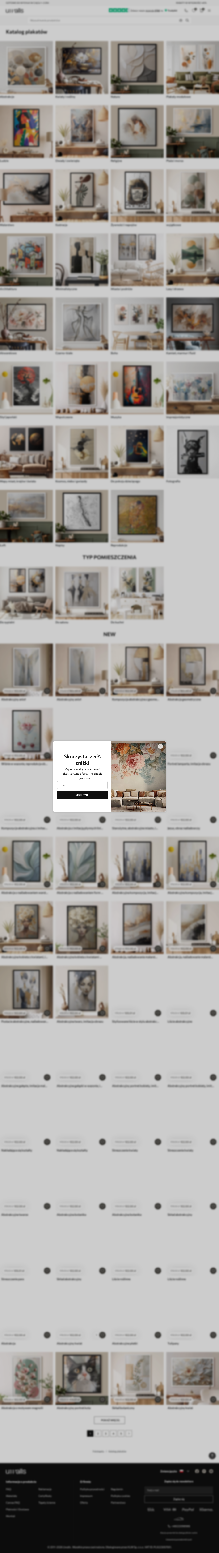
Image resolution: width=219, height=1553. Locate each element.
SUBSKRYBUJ (82, 794)
